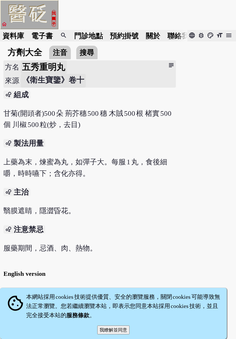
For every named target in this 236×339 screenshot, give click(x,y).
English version (24, 273)
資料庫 (13, 36)
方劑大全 (25, 52)
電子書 (42, 36)
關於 (153, 36)
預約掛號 (124, 36)
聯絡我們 (182, 36)
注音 (60, 52)
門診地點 (88, 36)
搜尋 (87, 52)
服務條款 (78, 315)
